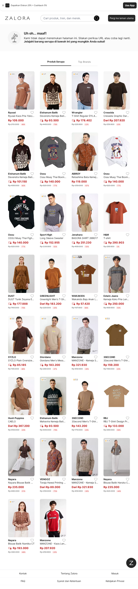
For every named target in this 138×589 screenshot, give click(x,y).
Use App (130, 5)
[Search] (96, 18)
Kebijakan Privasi (115, 581)
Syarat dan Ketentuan (69, 581)
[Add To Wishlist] (32, 112)
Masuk (115, 573)
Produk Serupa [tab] (55, 61)
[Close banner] (3, 5)
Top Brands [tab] (84, 61)
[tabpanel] (69, 313)
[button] (69, 5)
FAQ (23, 581)
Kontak (23, 573)
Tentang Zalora (69, 573)
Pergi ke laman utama (122, 18)
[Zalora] (17, 18)
